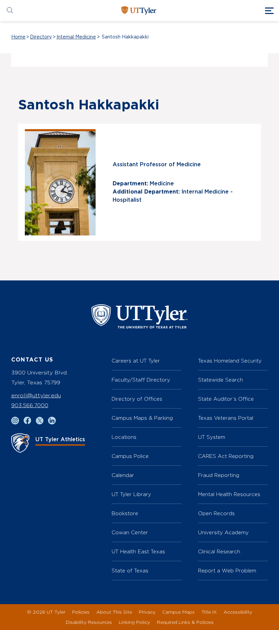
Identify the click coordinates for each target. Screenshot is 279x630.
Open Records (216, 513)
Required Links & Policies (185, 622)
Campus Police (130, 456)
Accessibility (238, 611)
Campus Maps (178, 611)
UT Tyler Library (131, 494)
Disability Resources (89, 622)
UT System (211, 437)
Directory (41, 37)
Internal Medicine (76, 37)
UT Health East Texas (138, 551)
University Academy (223, 532)
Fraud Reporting (218, 475)
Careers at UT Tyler (136, 360)
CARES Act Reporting (225, 456)
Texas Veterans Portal (225, 417)
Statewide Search (220, 379)
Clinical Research (219, 551)
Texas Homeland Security (230, 360)
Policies (80, 611)
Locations (124, 437)
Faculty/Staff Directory (141, 379)
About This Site (114, 611)
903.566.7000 (29, 405)
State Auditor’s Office (226, 398)
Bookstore (125, 513)
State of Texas (130, 570)
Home (18, 37)
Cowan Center (130, 532)
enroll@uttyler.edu (36, 395)
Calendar (123, 475)
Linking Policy (134, 622)
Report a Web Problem (227, 570)
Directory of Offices (137, 398)
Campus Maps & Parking (142, 417)
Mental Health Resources (229, 494)
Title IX (209, 611)
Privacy (147, 611)
